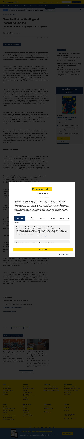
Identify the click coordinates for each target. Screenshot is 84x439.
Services (53, 218)
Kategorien (20, 218)
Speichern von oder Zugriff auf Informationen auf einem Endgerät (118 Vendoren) (35, 227)
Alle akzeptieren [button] (43, 249)
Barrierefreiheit (45, 197)
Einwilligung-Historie (64, 218)
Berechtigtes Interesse (31, 218)
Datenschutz (38, 197)
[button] (42, 236)
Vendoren (42, 218)
